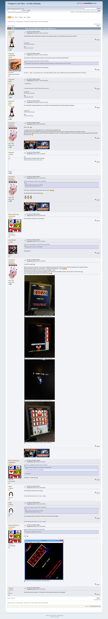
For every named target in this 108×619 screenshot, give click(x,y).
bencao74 (11, 32)
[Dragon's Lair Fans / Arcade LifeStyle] (10, 147)
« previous (96, 24)
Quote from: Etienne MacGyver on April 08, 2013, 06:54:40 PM (37, 244)
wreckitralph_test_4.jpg (30, 400)
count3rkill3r (12, 240)
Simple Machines (60, 615)
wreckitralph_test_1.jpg (30, 442)
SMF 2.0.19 (48, 615)
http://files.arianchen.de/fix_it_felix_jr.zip (33, 159)
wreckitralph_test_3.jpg (30, 358)
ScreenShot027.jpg (29, 580)
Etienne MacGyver (13, 214)
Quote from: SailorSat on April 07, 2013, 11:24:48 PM (35, 181)
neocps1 (10, 588)
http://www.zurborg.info (28, 47)
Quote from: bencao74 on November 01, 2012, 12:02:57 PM (36, 60)
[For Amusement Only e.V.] (10, 173)
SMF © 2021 (53, 615)
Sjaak (10, 486)
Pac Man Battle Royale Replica (30, 495)
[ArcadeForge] (10, 50)
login (19, 8)
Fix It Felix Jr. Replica (41, 495)
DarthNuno (11, 123)
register (22, 8)
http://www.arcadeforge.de (29, 44)
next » (99, 24)
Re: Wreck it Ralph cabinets (33, 31)
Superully (11, 53)
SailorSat (11, 152)
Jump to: (87, 606)
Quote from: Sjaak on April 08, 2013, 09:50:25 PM (34, 529)
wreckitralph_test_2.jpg (30, 316)
